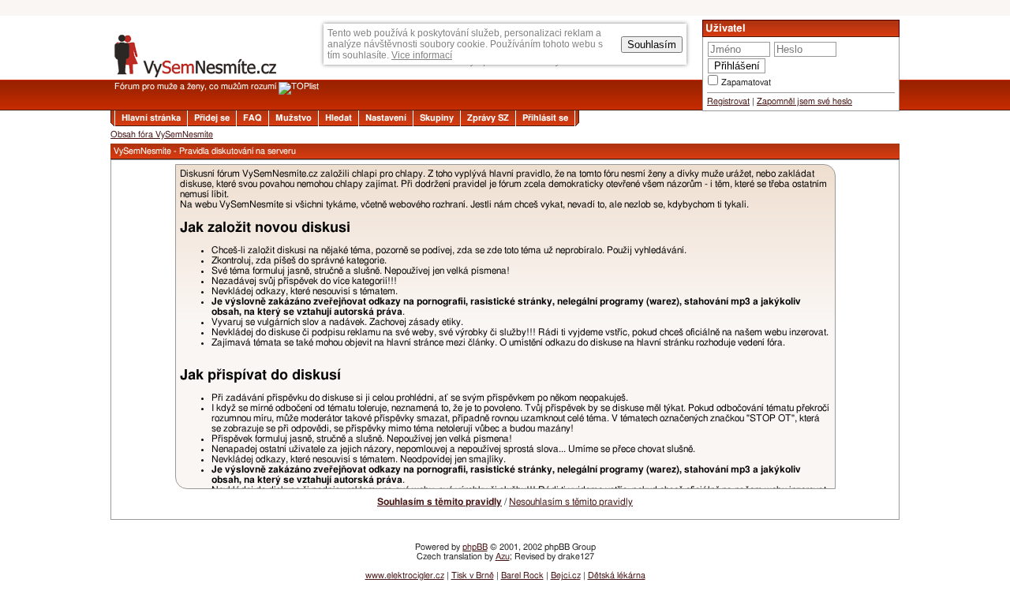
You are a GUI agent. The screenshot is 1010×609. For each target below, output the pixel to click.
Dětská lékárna (616, 575)
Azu (503, 556)
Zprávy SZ (488, 118)
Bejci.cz (566, 575)
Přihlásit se (545, 118)
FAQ (252, 118)
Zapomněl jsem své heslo (804, 101)
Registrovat (728, 101)
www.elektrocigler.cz (404, 575)
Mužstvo (293, 118)
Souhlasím (651, 44)
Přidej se (212, 118)
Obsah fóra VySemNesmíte (161, 134)
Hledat (338, 118)
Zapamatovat (746, 82)
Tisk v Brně (472, 575)
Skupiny (437, 118)
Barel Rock (522, 575)
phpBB (475, 547)
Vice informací (421, 55)
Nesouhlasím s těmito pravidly (571, 501)
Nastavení (385, 118)
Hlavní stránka (151, 118)
